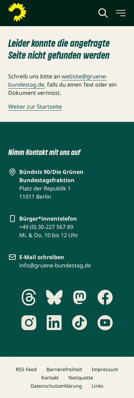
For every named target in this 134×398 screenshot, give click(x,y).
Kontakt (50, 377)
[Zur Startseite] (34, 12)
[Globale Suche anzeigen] (103, 13)
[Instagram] (28, 322)
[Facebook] (105, 297)
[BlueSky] (54, 297)
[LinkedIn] (54, 322)
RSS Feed (26, 369)
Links (97, 386)
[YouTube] (105, 322)
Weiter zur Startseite (35, 106)
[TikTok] (79, 322)
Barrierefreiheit (64, 369)
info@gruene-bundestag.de (55, 265)
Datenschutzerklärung (56, 386)
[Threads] (28, 297)
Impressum (105, 369)
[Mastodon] (79, 297)
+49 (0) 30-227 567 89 (46, 227)
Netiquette (80, 377)
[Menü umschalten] (120, 13)
